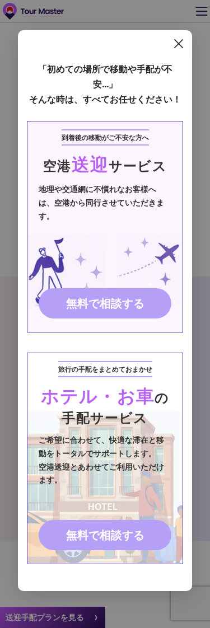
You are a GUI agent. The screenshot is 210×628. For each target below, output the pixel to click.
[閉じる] (178, 43)
